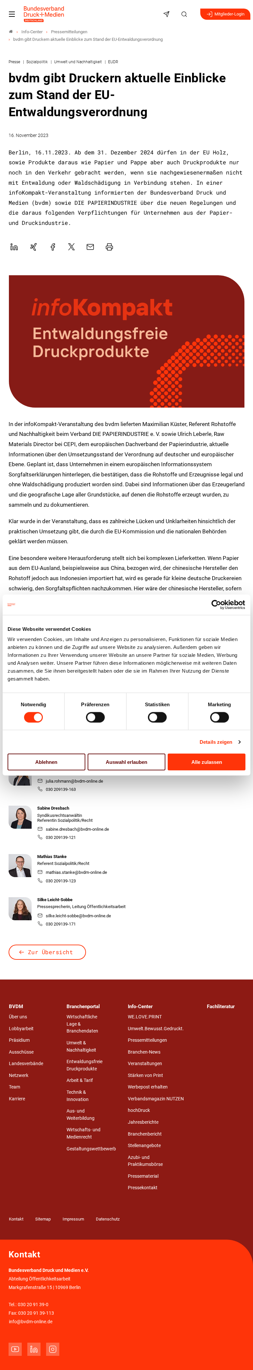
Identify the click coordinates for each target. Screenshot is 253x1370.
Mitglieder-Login (229, 14)
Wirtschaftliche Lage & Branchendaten (82, 1024)
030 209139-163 (61, 789)
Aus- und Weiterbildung (81, 1114)
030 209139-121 (61, 837)
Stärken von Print (145, 1075)
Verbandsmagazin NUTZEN (156, 1099)
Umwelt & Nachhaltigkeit (81, 1046)
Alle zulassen (206, 762)
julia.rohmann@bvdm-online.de (74, 781)
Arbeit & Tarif (80, 1080)
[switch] (95, 717)
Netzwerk (18, 1075)
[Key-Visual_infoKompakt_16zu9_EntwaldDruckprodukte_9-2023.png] (127, 341)
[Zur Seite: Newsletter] (167, 14)
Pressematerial (143, 1176)
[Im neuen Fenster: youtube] (15, 1349)
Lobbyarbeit (21, 1029)
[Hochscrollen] (239, 1356)
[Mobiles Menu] (12, 14)
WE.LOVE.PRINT (145, 1017)
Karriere (17, 1099)
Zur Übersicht (50, 952)
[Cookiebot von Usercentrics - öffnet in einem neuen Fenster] (216, 604)
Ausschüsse (21, 1052)
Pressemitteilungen (147, 1040)
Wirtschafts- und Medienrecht (83, 1133)
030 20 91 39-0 (33, 1304)
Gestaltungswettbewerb (91, 1149)
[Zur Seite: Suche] (185, 14)
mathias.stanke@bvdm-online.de (76, 872)
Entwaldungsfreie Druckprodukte (84, 1065)
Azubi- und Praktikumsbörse (145, 1161)
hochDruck (139, 1110)
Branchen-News (144, 1052)
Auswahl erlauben (126, 762)
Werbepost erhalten (148, 1087)
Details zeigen (216, 741)
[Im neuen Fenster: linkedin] (34, 1349)
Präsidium (19, 1040)
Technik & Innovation (78, 1095)
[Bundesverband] (11, 32)
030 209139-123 (61, 880)
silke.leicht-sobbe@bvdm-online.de (78, 915)
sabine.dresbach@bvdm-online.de (77, 829)
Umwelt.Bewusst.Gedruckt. (156, 1029)
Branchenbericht (145, 1134)
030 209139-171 (61, 924)
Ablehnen (46, 762)
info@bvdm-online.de (30, 1322)
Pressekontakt (142, 1188)
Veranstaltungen (145, 1063)
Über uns (18, 1017)
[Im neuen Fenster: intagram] (52, 1349)
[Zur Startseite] (44, 14)
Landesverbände (26, 1063)
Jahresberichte (143, 1122)
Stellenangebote (144, 1145)
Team (14, 1087)
